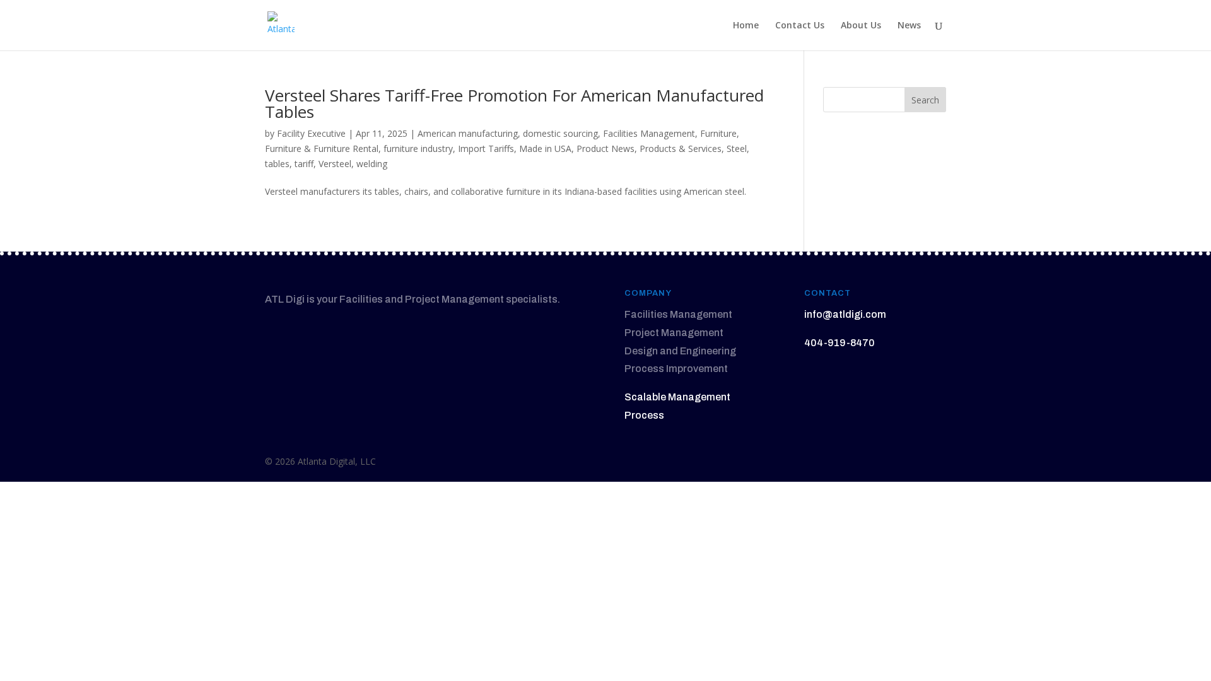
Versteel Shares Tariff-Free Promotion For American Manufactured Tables (514, 103)
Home (746, 26)
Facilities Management (649, 133)
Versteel (335, 164)
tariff (304, 164)
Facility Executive (311, 133)
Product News (605, 148)
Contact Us (799, 26)
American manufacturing (468, 133)
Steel (737, 148)
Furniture (718, 133)
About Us (861, 26)
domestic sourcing (560, 133)
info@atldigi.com (845, 314)
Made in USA (545, 148)
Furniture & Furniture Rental (321, 148)
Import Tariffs (486, 148)
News (909, 26)
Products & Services (681, 148)
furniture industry (418, 148)
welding (371, 164)
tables (277, 164)
